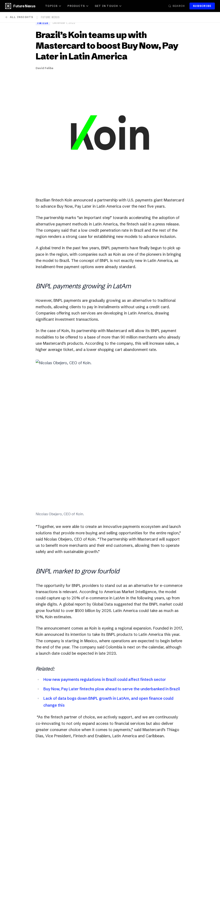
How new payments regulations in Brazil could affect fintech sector (104, 679)
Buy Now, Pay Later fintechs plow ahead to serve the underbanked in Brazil (111, 688)
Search (179, 6)
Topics (51, 6)
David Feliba (44, 68)
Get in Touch (106, 6)
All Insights (21, 17)
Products (76, 6)
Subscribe (202, 6)
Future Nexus (24, 6)
